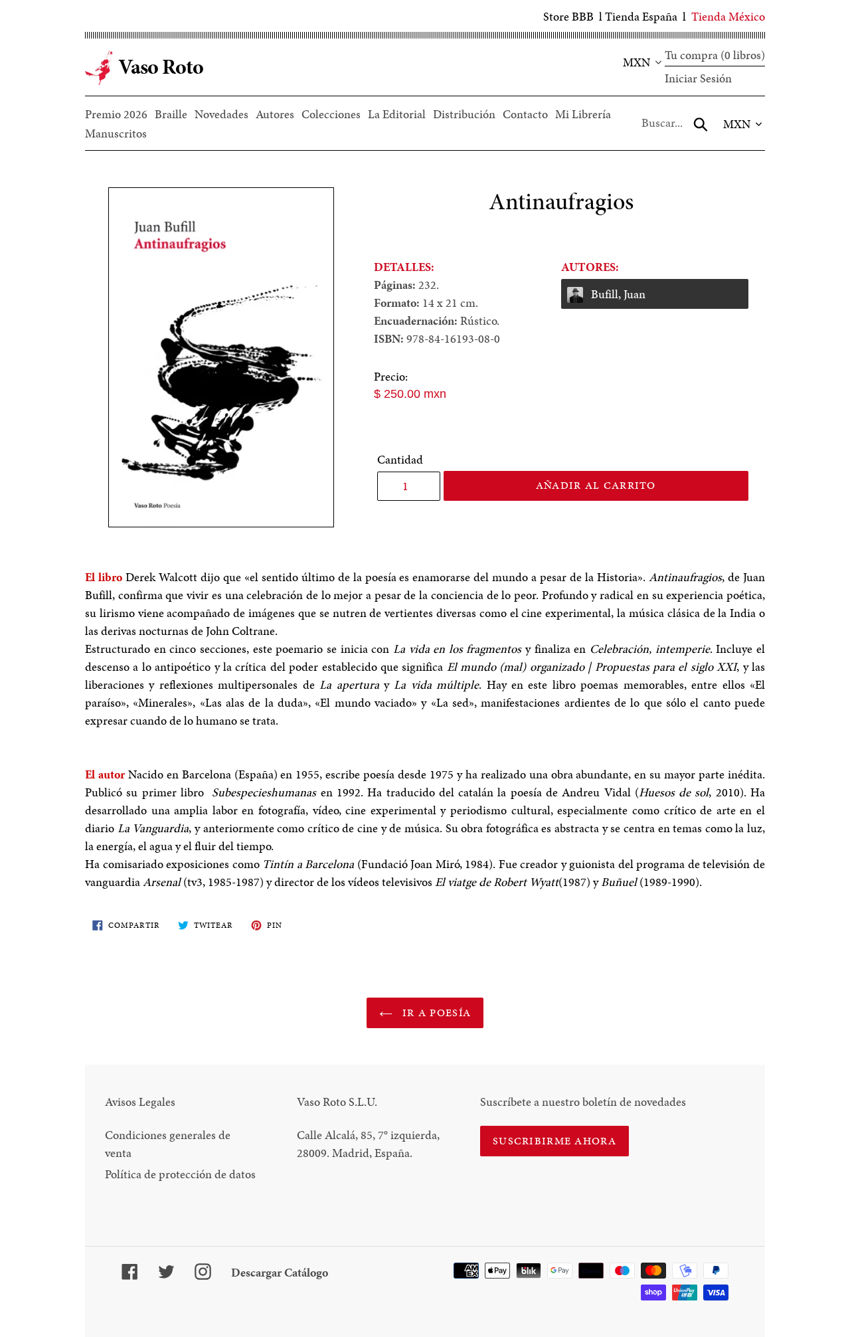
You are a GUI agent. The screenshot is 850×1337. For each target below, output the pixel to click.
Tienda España (641, 16)
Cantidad (400, 459)
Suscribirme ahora (554, 1140)
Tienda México (728, 16)
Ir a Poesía (435, 1012)
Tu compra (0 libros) (715, 54)
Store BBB (568, 16)
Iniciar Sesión (698, 78)
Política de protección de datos (180, 1174)
